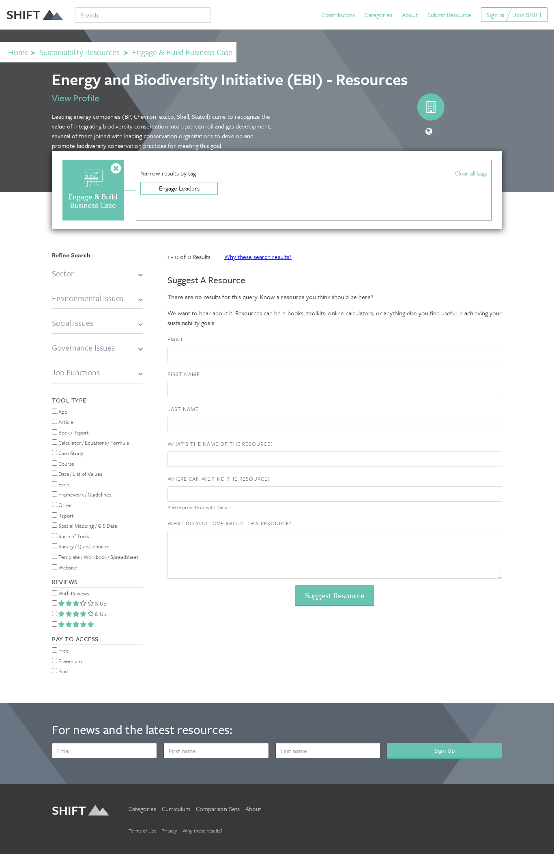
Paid (62, 671)
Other (64, 505)
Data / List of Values (79, 474)
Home (18, 52)
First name (183, 374)
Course (65, 464)
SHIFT (23, 14)
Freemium (69, 661)
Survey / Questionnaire (83, 546)
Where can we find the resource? (218, 479)
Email (175, 339)
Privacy (169, 830)
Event (64, 484)
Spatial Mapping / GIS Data (87, 526)
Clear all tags (471, 173)
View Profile (75, 98)
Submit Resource (449, 14)
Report (65, 516)
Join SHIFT (527, 14)
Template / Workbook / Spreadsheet (98, 557)
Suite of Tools (73, 536)
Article (65, 422)
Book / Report (73, 432)
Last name (183, 409)
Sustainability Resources (79, 52)
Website (67, 567)
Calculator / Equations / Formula (93, 443)
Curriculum (176, 808)
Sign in (495, 14)
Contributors (338, 14)
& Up (100, 603)
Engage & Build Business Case (182, 52)
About (410, 14)
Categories (378, 14)
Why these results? (203, 830)
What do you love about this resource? (229, 523)
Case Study (70, 453)
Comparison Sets (218, 808)
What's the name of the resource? (220, 444)
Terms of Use (142, 830)
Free (63, 650)
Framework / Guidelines (84, 494)
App (62, 412)
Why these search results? (258, 256)
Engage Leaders (179, 188)
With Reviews (73, 593)
